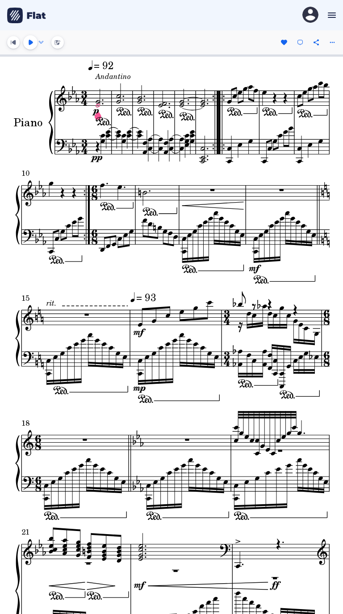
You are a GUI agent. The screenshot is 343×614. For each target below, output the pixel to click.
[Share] (316, 42)
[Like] (284, 42)
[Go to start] (13, 42)
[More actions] (332, 42)
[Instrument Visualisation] (57, 42)
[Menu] (331, 15)
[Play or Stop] (30, 42)
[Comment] (300, 42)
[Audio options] (41, 42)
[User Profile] (310, 15)
